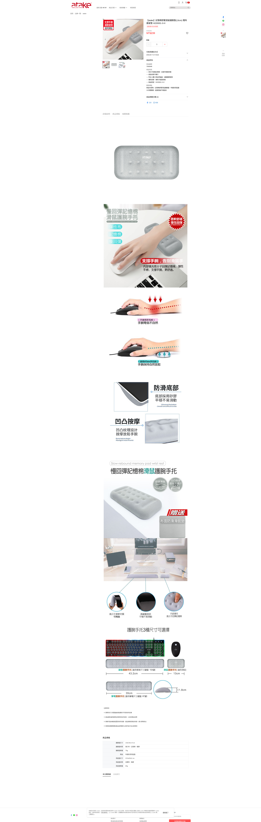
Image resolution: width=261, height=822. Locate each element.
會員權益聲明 (143, 821)
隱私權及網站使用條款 (117, 821)
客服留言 (141, 818)
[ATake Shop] (81, 5)
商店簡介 (113, 818)
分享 (150, 102)
